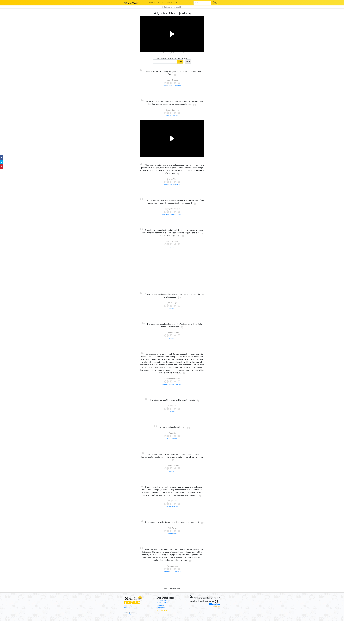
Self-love (168, 115)
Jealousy (169, 85)
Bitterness (175, 506)
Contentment (177, 85)
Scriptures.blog (160, 605)
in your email (171, 7)
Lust (171, 571)
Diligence (171, 384)
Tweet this (216, 607)
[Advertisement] (172, 273)
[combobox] (202, 3)
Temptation (177, 571)
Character (179, 384)
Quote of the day (128, 605)
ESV (125, 612)
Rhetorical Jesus (161, 607)
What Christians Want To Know (164, 600)
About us (126, 607)
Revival (166, 184)
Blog (125, 609)
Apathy (171, 184)
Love (168, 438)
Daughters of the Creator (163, 602)
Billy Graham (214, 604)
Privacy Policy (127, 614)
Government (166, 214)
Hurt (175, 533)
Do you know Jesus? (162, 610)
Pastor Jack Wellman (181, 53)
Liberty (179, 214)
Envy (164, 85)
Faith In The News (161, 604)
